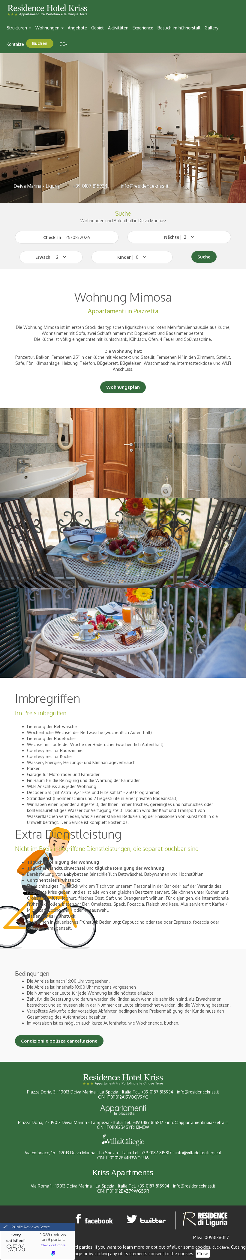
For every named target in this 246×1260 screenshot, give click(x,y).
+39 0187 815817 (148, 1122)
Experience (143, 27)
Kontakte (15, 44)
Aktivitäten (118, 27)
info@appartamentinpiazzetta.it (197, 1122)
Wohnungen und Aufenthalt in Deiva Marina (121, 220)
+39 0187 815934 (90, 186)
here (225, 1247)
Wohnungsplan (123, 387)
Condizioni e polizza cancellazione (59, 1041)
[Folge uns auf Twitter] (147, 1218)
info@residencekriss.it (145, 186)
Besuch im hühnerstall (179, 27)
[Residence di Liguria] (205, 1218)
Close (202, 1253)
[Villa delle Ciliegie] (123, 1140)
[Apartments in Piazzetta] (123, 1110)
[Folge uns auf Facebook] (94, 1218)
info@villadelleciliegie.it (198, 1152)
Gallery (211, 27)
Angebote (77, 27)
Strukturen (17, 27)
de (62, 43)
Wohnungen (48, 27)
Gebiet (97, 27)
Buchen (39, 43)
